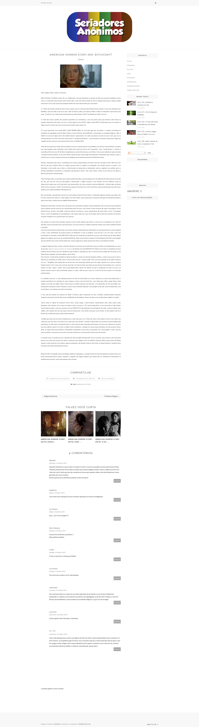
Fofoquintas (131, 65)
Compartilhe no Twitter (85, 378)
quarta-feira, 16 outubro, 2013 (58, 614)
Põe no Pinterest (107, 378)
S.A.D (128, 73)
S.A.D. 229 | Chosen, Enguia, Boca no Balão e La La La (147, 132)
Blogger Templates (47, 724)
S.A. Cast (130, 69)
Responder (117, 480)
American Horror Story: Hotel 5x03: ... (80, 440)
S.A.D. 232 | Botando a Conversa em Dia (145, 103)
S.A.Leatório (131, 77)
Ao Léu (129, 61)
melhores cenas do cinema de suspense (60, 249)
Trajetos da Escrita (133, 90)
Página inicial (46, 3)
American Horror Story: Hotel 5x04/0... (53, 440)
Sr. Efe (52, 631)
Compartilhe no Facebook (59, 378)
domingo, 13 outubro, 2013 (57, 531)
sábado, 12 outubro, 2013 (57, 493)
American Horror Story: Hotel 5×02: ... (107, 440)
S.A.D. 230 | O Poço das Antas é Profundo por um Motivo (147, 123)
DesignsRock (74, 724)
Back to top (152, 724)
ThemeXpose (64, 724)
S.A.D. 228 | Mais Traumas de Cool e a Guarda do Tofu (147, 142)
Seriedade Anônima (133, 86)
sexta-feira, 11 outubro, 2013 (58, 463)
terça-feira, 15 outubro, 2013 (57, 590)
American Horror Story (83, 384)
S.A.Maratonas (131, 82)
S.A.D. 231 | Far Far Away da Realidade (147, 113)
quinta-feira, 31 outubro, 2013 (58, 634)
